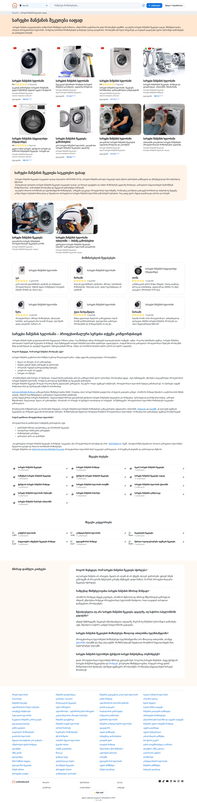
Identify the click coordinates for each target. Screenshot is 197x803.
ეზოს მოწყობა (62, 736)
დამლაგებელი (18, 728)
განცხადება (155, 5)
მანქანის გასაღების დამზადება (156, 711)
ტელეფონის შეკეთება (22, 765)
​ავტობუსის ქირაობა (108, 753)
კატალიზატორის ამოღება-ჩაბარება (72, 715)
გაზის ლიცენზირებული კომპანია (157, 744)
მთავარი (15, 13)
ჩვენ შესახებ (84, 782)
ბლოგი (120, 782)
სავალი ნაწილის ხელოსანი (155, 695)
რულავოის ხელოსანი (21, 715)
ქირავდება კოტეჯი (20, 774)
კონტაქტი (120, 788)
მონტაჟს (113, 663)
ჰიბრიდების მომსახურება (154, 715)
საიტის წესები (85, 788)
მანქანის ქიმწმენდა (151, 765)
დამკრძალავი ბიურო (65, 761)
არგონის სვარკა (150, 699)
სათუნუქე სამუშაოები (21, 711)
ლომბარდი (148, 757)
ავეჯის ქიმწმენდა (107, 765)
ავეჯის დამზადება (107, 732)
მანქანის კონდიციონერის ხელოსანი (116, 724)
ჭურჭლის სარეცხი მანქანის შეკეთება (48, 449)
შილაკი (59, 753)
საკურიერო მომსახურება (23, 732)
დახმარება (47, 788)
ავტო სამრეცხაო (63, 707)
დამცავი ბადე (62, 757)
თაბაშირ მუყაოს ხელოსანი (68, 740)
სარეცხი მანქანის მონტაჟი (23, 392)
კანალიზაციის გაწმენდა (153, 736)
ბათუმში (153, 409)
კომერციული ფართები (66, 774)
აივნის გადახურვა (64, 749)
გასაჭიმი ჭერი (106, 740)
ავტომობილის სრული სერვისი (25, 707)
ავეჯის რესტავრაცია (152, 732)
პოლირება (17, 699)
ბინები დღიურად (107, 769)
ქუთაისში (80, 642)
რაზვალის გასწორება (109, 715)
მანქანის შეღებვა (19, 703)
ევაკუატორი (105, 728)
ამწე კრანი (17, 753)
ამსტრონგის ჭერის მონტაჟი (24, 744)
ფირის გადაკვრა (107, 707)
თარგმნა (103, 757)
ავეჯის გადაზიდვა (151, 728)
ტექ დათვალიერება (21, 724)
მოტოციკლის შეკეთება (66, 703)
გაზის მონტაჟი (106, 699)
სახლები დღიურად (151, 769)
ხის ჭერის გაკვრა (151, 740)
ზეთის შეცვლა (149, 703)
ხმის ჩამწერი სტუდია (21, 761)
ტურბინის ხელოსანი (109, 720)
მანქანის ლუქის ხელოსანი (67, 724)
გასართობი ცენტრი (152, 753)
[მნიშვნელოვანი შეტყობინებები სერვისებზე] (143, 5)
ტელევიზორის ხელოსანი (111, 761)
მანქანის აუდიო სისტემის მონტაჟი (158, 724)
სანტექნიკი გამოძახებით (110, 736)
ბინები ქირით (18, 769)
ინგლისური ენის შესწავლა (111, 749)
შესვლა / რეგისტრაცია (174, 5)
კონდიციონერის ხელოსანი (155, 761)
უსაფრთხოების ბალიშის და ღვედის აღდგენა (163, 720)
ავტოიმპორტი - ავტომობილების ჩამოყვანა (75, 711)
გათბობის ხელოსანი (21, 736)
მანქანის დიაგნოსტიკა (66, 695)
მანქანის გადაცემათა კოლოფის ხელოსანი (119, 695)
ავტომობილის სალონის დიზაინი (114, 703)
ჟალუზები (16, 749)
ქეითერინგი (17, 757)
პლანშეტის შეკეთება (65, 765)
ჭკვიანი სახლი (62, 744)
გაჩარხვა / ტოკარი (64, 699)
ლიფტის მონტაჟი (107, 744)
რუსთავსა (141, 409)
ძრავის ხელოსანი (20, 695)
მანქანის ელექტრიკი (65, 720)
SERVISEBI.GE (115, 444)
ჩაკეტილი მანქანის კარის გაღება (27, 720)
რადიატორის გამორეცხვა (111, 711)
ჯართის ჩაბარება (63, 728)
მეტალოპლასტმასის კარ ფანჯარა (27, 740)
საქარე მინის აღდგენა (153, 707)
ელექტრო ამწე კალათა (153, 749)
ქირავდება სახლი (64, 769)
